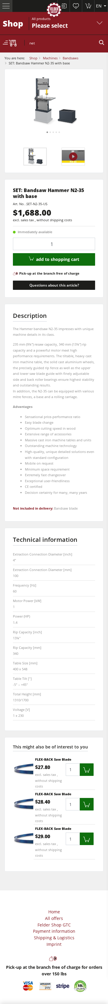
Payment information (54, 931)
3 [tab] (53, 132)
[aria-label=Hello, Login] (63, 6)
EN (99, 6)
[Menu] (6, 6)
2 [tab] (50, 132)
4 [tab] (56, 132)
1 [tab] (47, 132)
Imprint (54, 944)
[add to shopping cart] (87, 769)
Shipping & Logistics (54, 937)
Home (54, 912)
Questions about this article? (54, 285)
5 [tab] (59, 132)
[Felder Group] (54, 10)
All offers (54, 918)
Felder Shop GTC (54, 925)
